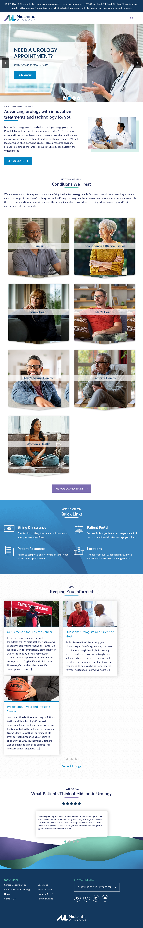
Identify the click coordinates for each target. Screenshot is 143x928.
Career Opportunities (15, 885)
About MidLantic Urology (17, 889)
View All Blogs (71, 766)
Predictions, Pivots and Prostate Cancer (28, 708)
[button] (5, 63)
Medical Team (45, 889)
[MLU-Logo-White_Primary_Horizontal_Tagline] (71, 915)
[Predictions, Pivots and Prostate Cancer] (31, 689)
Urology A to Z (45, 894)
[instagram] (86, 898)
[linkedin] (96, 898)
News (7, 894)
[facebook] (77, 898)
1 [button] (64, 98)
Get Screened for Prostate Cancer (29, 631)
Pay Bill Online (45, 898)
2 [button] (69, 98)
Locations (43, 885)
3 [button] (73, 98)
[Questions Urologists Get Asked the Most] (90, 614)
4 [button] (78, 98)
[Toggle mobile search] (131, 17)
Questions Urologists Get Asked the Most (90, 634)
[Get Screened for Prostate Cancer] (31, 614)
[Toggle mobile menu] (137, 17)
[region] (71, 63)
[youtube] (105, 898)
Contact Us (10, 898)
